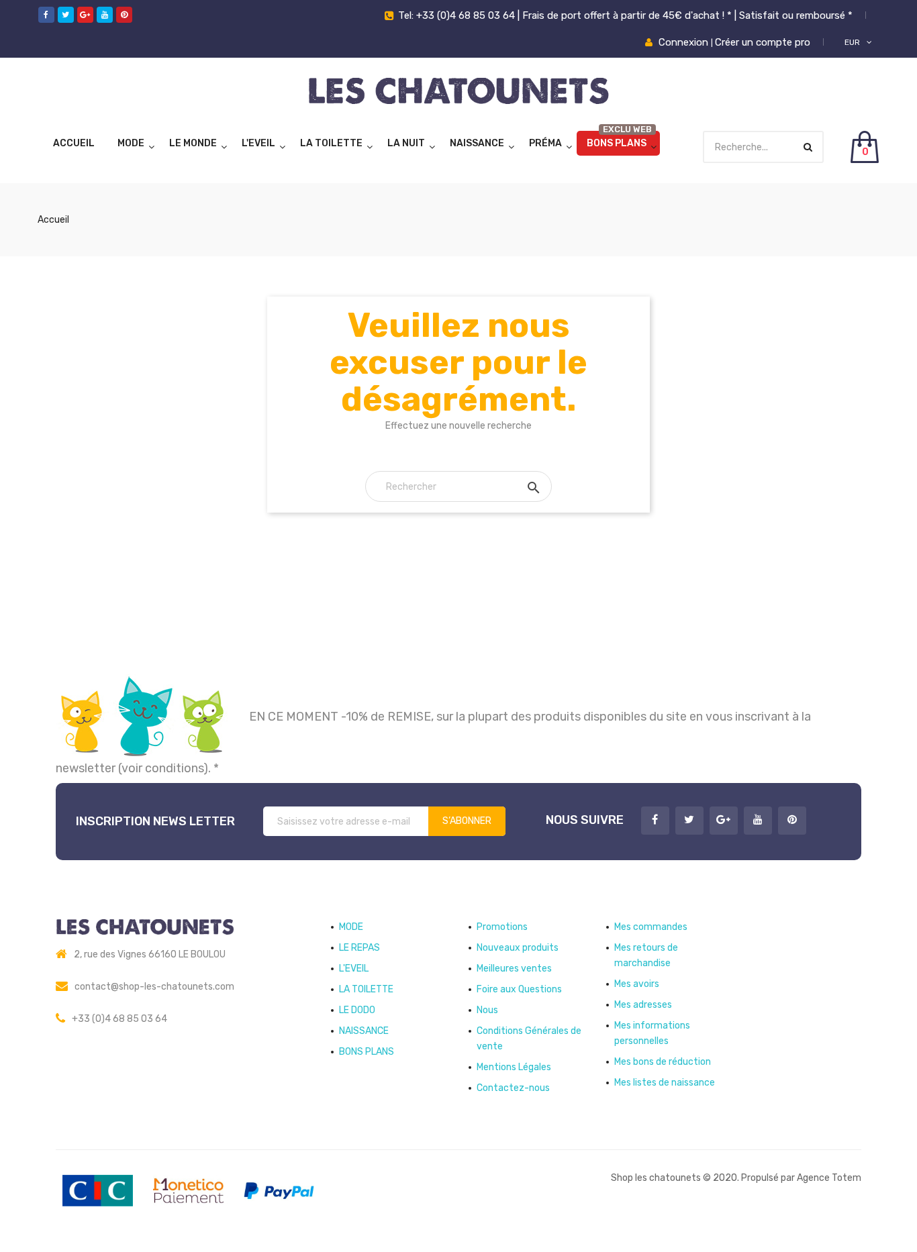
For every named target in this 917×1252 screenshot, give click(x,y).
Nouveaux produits (518, 947)
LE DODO (357, 1010)
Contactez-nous (513, 1088)
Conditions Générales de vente (529, 1038)
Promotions (502, 927)
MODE (130, 143)
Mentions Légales (514, 1067)
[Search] (807, 147)
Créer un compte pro (762, 42)
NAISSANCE (477, 143)
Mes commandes (650, 927)
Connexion (685, 42)
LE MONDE (193, 143)
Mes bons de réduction (662, 1061)
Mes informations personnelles (652, 1033)
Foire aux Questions (519, 989)
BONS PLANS (616, 143)
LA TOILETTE (331, 143)
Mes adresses (643, 1004)
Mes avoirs (636, 984)
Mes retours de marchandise (646, 955)
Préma (545, 143)
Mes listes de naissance (664, 1082)
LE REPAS (359, 947)
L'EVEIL (258, 143)
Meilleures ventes (514, 968)
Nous (487, 1010)
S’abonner (466, 821)
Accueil (74, 143)
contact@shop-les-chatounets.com (154, 986)
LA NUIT (406, 143)
